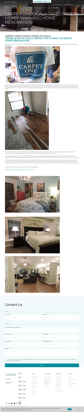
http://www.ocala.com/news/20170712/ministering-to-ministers (19, 169)
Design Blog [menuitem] (46, 385)
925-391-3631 (13, 2)
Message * (7, 348)
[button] (53, 8)
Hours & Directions (57, 4)
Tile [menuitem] (33, 389)
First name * (7, 314)
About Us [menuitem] (70, 377)
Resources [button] (14, 6)
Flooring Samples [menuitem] (47, 379)
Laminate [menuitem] (34, 387)
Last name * (45, 314)
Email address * (46, 334)
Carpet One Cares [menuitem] (71, 379)
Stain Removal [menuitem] (59, 377)
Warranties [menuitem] (58, 386)
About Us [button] (21, 6)
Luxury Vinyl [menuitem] (34, 381)
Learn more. (29, 409)
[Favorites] (55, 8)
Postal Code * (7, 341)
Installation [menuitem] (58, 388)
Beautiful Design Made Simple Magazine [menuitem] (47, 382)
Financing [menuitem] (34, 394)
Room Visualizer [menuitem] (47, 377)
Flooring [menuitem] (34, 379)
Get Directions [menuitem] (35, 377)
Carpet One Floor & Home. (14, 405)
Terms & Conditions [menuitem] (72, 383)
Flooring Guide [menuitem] (59, 381)
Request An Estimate (69, 4)
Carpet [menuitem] (33, 385)
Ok (69, 409)
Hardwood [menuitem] (34, 383)
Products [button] (6, 6)
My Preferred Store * (47, 341)
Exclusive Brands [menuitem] (59, 391)
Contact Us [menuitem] (70, 381)
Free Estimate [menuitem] (35, 391)
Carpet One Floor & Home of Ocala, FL (14, 44)
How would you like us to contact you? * (13, 327)
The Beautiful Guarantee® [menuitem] (59, 384)
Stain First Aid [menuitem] (59, 379)
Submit (42, 365)
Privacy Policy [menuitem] (71, 385)
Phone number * (8, 334)
